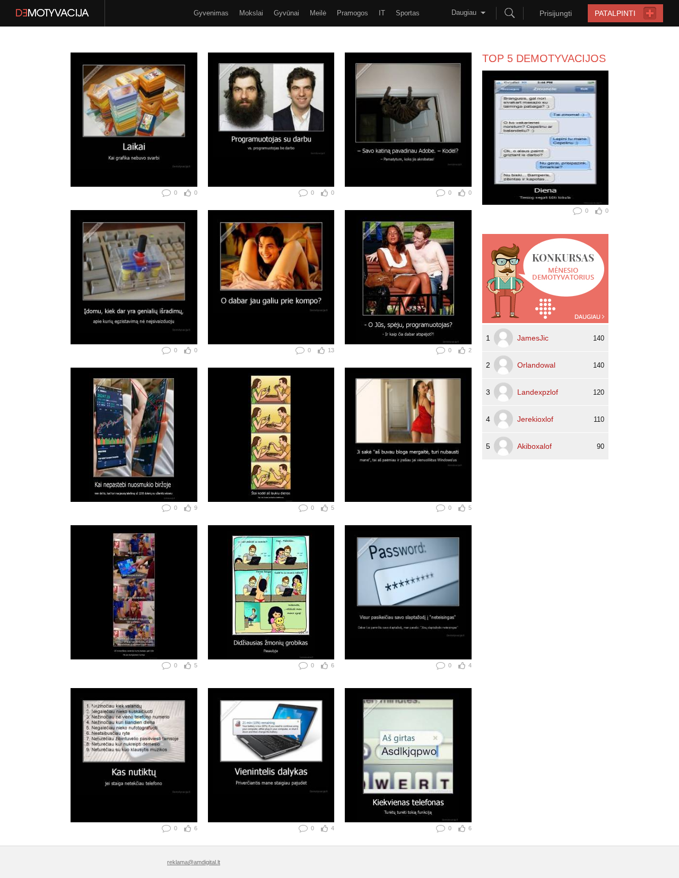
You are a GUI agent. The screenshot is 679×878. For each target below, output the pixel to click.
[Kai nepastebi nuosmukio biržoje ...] (134, 435)
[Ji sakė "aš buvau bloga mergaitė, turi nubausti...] (408, 435)
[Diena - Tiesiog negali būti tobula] (545, 138)
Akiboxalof (534, 446)
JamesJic (533, 338)
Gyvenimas (211, 13)
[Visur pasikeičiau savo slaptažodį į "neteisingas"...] (408, 592)
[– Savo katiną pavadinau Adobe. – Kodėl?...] (408, 120)
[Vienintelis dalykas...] (271, 755)
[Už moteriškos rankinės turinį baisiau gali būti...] (134, 592)
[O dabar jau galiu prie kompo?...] (271, 277)
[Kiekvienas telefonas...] (408, 755)
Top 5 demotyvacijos (544, 58)
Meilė (318, 13)
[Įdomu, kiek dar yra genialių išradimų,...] (134, 277)
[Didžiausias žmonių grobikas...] (271, 592)
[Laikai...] (134, 120)
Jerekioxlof (535, 419)
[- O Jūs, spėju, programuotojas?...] (408, 277)
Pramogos (352, 13)
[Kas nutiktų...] (134, 755)
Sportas (408, 13)
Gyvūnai (286, 13)
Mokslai (251, 13)
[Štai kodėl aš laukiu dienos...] (271, 435)
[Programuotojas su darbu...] (271, 120)
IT (382, 13)
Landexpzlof (537, 392)
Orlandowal (536, 365)
